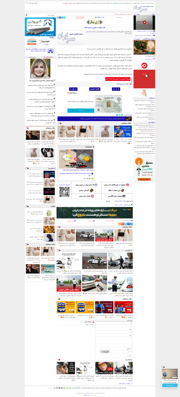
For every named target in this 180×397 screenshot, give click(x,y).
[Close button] (177, 367)
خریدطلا (81, 111)
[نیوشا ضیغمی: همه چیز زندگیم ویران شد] (40, 69)
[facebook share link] (60, 18)
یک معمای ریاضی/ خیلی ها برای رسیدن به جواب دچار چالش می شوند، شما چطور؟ (145, 152)
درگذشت (121, 205)
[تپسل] (68, 93)
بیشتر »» (137, 14)
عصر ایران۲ (115, 388)
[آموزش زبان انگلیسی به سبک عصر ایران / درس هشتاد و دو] (144, 47)
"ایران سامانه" (87, 395)
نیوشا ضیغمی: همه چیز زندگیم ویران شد (41, 81)
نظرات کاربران (94, 89)
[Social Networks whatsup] (122, 115)
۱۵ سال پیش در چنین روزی (85, 185)
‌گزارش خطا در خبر (80, 17)
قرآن (81, 3)
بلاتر (124, 205)
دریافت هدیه (169, 385)
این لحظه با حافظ (114, 190)
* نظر (130, 335)
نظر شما (129, 321)
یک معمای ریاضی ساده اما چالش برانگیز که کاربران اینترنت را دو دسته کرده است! (144, 126)
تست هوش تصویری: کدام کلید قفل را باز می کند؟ (145, 142)
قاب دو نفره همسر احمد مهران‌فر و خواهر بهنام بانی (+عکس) (145, 105)
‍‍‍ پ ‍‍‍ (102, 17)
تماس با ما (147, 3)
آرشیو (143, 3)
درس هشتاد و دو (149, 56)
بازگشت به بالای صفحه (124, 384)
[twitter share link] (57, 18)
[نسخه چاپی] (95, 17)
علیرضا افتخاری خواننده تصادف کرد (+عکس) (146, 110)
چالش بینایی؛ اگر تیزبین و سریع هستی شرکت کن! (145, 134)
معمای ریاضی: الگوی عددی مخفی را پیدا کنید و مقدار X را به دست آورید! (145, 130)
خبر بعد (115, 89)
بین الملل (96, 3)
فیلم (74, 3)
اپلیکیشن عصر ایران (64, 185)
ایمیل (130, 329)
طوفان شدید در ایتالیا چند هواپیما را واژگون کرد (145, 32)
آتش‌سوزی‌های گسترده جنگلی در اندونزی (144, 35)
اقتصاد (107, 3)
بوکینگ (87, 324)
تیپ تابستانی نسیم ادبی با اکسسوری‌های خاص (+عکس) (145, 114)
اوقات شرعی (125, 3)
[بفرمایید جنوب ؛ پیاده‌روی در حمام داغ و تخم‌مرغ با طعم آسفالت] (76, 159)
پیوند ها (120, 3)
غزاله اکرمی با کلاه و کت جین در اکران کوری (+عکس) (146, 118)
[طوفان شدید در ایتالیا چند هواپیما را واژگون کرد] (144, 22)
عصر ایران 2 (70, 3)
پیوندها (89, 388)
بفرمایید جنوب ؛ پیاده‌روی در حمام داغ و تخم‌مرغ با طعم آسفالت (78, 170)
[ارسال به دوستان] (97, 17)
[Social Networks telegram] (117, 115)
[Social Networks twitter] (120, 115)
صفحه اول (152, 3)
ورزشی (100, 3)
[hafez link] (95, 22)
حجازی (116, 205)
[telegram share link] (62, 18)
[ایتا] (119, 224)
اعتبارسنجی (92, 324)
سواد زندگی (116, 3)
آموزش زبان (65, 3)
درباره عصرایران (108, 388)
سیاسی (111, 3)
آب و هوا (130, 3)
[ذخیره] (98, 17)
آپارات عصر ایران (84, 196)
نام (131, 323)
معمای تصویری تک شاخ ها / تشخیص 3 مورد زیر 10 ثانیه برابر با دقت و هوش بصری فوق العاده (144, 147)
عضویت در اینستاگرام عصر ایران (115, 185)
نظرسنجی (135, 3)
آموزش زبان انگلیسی (115, 196)
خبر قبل (74, 89)
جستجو (139, 3)
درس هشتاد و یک (149, 59)
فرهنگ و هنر (91, 3)
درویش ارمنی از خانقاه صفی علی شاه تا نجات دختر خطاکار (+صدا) (36, 50)
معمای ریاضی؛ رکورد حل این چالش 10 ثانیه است (144, 138)
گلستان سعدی (84, 190)
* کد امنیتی (129, 349)
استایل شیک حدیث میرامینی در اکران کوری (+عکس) (144, 101)
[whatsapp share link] (64, 18)
